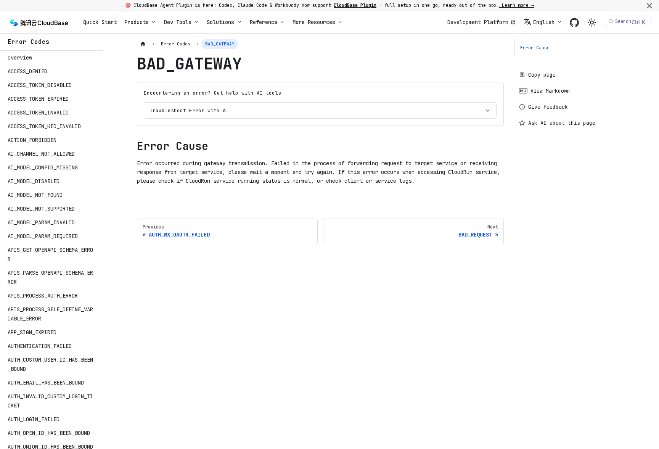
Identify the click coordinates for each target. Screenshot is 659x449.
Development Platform (477, 22)
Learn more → (516, 5)
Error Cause (535, 47)
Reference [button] (263, 22)
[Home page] (143, 44)
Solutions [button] (220, 22)
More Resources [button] (314, 22)
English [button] (544, 22)
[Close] (649, 5)
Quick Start (100, 22)
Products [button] (136, 22)
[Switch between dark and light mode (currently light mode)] (592, 22)
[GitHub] (574, 22)
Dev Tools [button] (177, 22)
